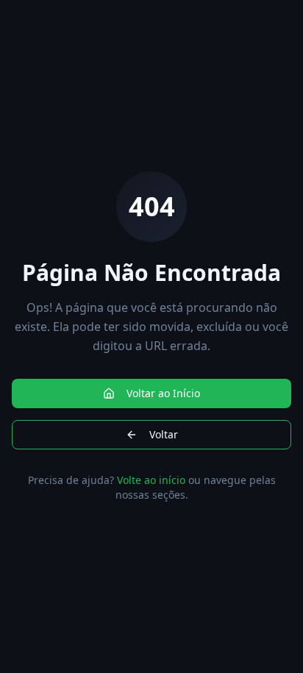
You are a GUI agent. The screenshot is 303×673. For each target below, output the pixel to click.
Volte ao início (151, 480)
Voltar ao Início (163, 393)
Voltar (163, 434)
